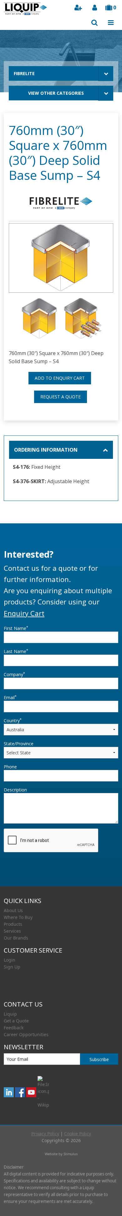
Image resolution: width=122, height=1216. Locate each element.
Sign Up (12, 967)
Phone (10, 767)
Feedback (13, 1028)
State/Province (18, 744)
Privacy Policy (45, 1134)
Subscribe (99, 1059)
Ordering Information (46, 449)
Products (13, 924)
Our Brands (16, 938)
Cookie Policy (77, 1134)
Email (10, 697)
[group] (61, 258)
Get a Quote (16, 1021)
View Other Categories (56, 93)
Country (13, 720)
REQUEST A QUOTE (60, 397)
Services (12, 931)
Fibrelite (24, 73)
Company (14, 674)
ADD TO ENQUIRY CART (60, 378)
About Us (13, 910)
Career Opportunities (26, 1034)
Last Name (16, 651)
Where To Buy (18, 917)
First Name (16, 628)
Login (9, 960)
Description (15, 790)
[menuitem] (61, 910)
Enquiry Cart (24, 613)
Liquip (10, 1014)
